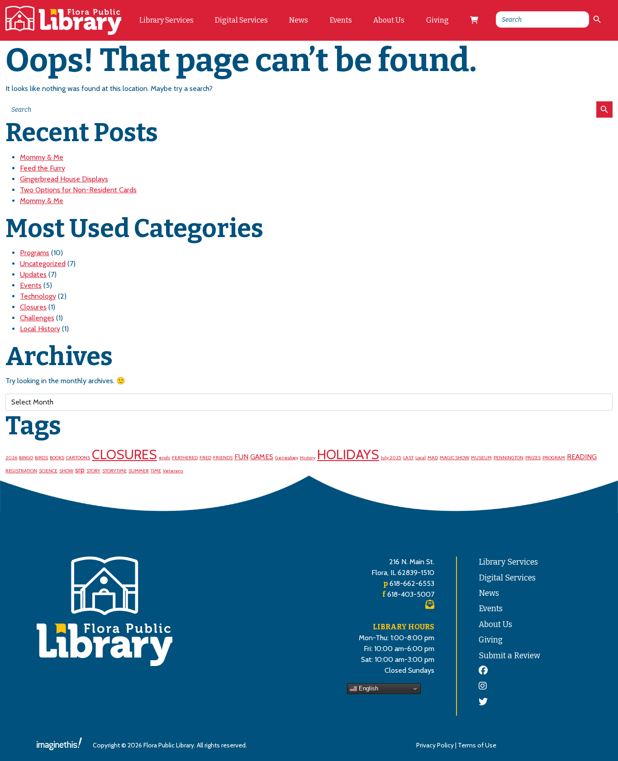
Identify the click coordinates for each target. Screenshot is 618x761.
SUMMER (138, 471)
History (307, 458)
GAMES (261, 456)
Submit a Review (509, 656)
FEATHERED (185, 458)
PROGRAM (553, 458)
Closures (33, 307)
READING (582, 456)
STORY (93, 471)
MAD (433, 458)
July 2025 (391, 458)
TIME (156, 471)
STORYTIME (114, 471)
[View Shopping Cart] (474, 20)
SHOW (66, 471)
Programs (34, 252)
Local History (40, 328)
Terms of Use (477, 745)
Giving (437, 20)
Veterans (173, 471)
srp (80, 470)
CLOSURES (124, 454)
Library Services (166, 20)
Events (341, 20)
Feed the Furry (42, 168)
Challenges (37, 318)
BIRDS (41, 458)
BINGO (26, 458)
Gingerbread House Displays (64, 179)
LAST (408, 458)
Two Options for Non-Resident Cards (78, 189)
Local (420, 458)
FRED (205, 458)
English (367, 688)
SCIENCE (48, 471)
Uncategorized (43, 263)
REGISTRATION (21, 471)
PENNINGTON (508, 458)
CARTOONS (78, 458)
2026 (11, 458)
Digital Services (241, 20)
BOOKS (57, 458)
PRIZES (533, 458)
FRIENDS (223, 458)
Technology (38, 296)
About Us (388, 20)
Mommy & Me (41, 157)
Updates (33, 274)
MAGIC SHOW (454, 458)
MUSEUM (481, 458)
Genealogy (286, 458)
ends (164, 458)
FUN (241, 456)
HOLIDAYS (348, 454)
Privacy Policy (435, 745)
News (298, 20)
